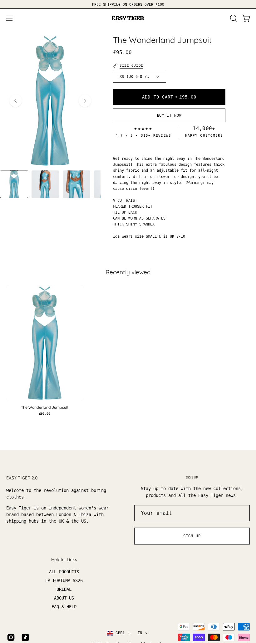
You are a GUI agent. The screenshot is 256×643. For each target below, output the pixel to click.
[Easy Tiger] (128, 18)
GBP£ (120, 633)
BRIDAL (64, 589)
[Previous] (15, 100)
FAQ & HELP (64, 607)
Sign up (191, 536)
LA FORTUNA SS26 (64, 580)
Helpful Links (64, 559)
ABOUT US (64, 598)
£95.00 (44, 413)
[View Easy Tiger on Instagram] (11, 637)
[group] (128, 4)
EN (140, 633)
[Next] (85, 100)
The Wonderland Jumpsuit (44, 407)
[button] (233, 18)
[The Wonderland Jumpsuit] (14, 184)
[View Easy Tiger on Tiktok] (25, 637)
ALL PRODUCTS (64, 571)
